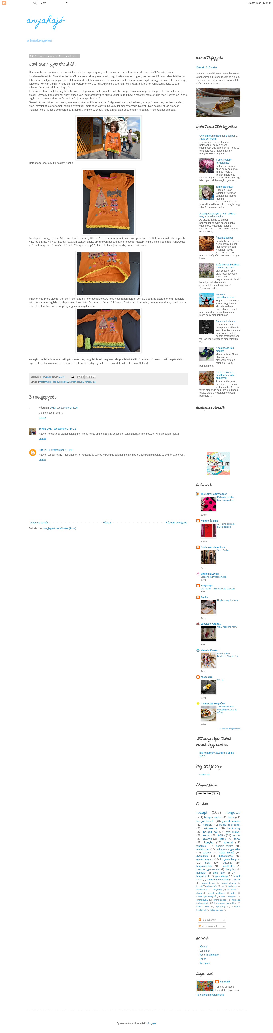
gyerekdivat (62, 382)
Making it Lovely (210, 573)
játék (223, 838)
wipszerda (210, 828)
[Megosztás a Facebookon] (90, 377)
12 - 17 (220, 680)
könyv (206, 835)
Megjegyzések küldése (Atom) (59, 528)
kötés (221, 835)
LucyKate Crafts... (211, 623)
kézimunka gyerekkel (225, 903)
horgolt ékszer (228, 883)
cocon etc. (204, 774)
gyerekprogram (204, 859)
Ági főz (204, 597)
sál (222, 886)
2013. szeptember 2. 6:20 (64, 407)
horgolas (231, 869)
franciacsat (201, 889)
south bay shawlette (217, 879)
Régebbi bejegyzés (176, 522)
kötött (233, 893)
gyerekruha (202, 900)
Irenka (42, 428)
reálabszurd (202, 849)
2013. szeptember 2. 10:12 (61, 428)
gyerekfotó (202, 856)
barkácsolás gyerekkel (228, 849)
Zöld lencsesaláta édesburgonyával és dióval (227, 709)
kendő (199, 886)
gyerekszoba (219, 900)
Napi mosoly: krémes (227, 600)
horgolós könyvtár (230, 859)
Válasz (42, 417)
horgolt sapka (212, 817)
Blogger (151, 1023)
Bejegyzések (208, 920)
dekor (199, 893)
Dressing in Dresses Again (213, 577)
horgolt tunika (208, 883)
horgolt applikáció (216, 893)
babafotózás (226, 856)
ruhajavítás (90, 382)
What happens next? (227, 627)
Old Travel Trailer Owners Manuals (218, 588)
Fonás (202, 959)
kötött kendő (226, 852)
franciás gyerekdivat (207, 869)
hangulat (201, 872)
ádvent (236, 879)
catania (207, 852)
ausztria (227, 862)
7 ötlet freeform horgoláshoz (224, 161)
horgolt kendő (205, 821)
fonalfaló (201, 846)
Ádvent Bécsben (225, 237)
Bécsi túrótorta (206, 67)
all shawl (231, 889)
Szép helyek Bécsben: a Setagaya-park (228, 266)
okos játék (219, 872)
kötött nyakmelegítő (206, 896)
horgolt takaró (224, 846)
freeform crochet (47, 382)
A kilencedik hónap (226, 321)
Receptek (204, 963)
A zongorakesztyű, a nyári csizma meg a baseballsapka (217, 215)
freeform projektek (209, 954)
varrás (236, 835)
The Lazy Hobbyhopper (214, 494)
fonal (237, 838)
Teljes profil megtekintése (210, 994)
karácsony (233, 828)
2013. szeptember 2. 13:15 (58, 450)
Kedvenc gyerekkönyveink (225, 296)
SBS (207, 862)
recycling (217, 889)
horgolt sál (210, 831)
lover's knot (202, 906)
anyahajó (45, 21)
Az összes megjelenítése (229, 729)
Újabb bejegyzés (39, 522)
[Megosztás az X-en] (86, 377)
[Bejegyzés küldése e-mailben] (72, 377)
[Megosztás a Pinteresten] (94, 377)
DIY (234, 872)
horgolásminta (204, 866)
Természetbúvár (224, 186)
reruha (80, 382)
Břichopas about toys (213, 547)
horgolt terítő (203, 876)
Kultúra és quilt (209, 520)
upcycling (220, 906)
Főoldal (107, 522)
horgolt (72, 382)
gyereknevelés (231, 821)
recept (201, 812)
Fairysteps (207, 585)
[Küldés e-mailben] (79, 377)
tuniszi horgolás (228, 896)
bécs (231, 817)
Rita (41, 450)
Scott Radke (223, 550)
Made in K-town (209, 650)
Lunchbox (204, 950)
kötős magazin (216, 910)
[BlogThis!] (83, 377)
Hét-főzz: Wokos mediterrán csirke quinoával (225, 375)
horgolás (232, 812)
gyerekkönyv (221, 876)
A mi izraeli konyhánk (213, 703)
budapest (232, 886)
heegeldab (206, 677)
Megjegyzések (209, 926)
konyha (208, 842)
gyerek (207, 838)
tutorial (228, 842)
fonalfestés (228, 866)
